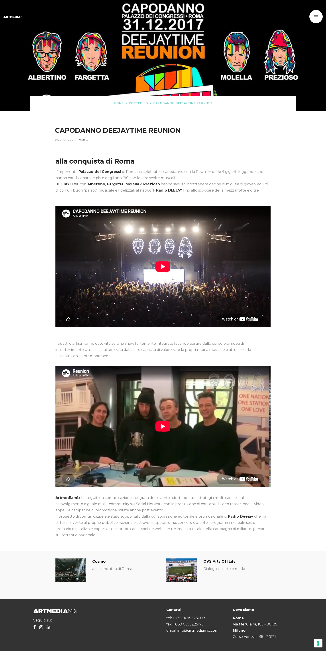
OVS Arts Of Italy (219, 561)
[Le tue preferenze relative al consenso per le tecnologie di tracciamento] (318, 643)
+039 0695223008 (189, 618)
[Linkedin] (48, 627)
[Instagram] (41, 627)
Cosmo (99, 561)
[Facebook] (34, 627)
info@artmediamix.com (197, 630)
